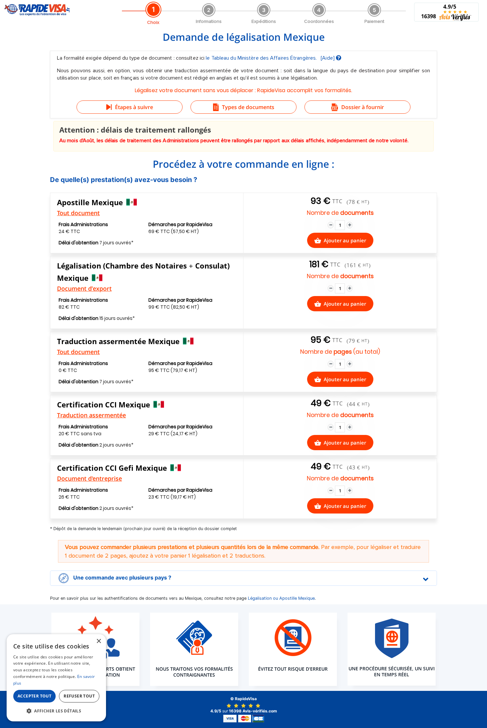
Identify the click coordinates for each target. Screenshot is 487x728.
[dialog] (56, 677)
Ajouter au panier (345, 240)
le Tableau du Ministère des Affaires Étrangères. (262, 58)
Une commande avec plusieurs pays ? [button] (121, 578)
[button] (56, 711)
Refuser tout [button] (79, 696)
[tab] (243, 578)
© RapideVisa (243, 698)
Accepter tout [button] (34, 696)
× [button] (98, 641)
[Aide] (328, 58)
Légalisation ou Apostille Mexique (281, 598)
